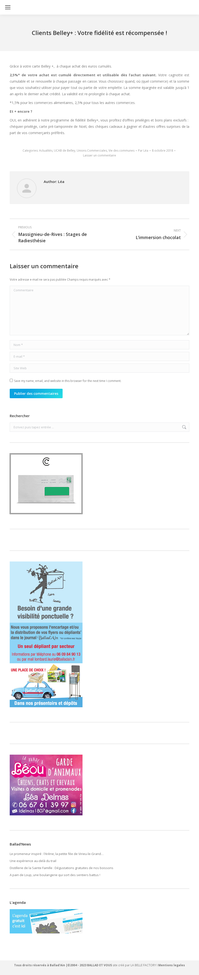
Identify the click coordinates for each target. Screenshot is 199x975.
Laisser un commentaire (99, 155)
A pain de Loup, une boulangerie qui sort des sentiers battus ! (55, 875)
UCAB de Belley (64, 150)
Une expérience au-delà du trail (33, 861)
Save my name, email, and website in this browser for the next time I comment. (67, 381)
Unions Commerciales (92, 150)
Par (143, 150)
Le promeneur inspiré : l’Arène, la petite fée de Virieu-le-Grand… (57, 854)
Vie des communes (121, 150)
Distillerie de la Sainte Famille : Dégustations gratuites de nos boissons (61, 868)
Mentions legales (171, 965)
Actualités (45, 150)
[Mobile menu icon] (8, 7)
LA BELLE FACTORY (143, 965)
